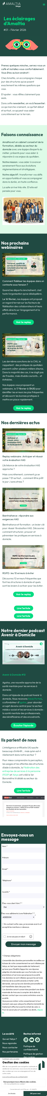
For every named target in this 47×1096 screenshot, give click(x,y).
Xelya (16, 774)
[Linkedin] (26, 1039)
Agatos (22, 702)
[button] (44, 4)
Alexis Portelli (35, 698)
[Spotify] (37, 1039)
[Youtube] (31, 1039)
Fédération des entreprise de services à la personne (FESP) (21, 771)
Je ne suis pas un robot (16, 937)
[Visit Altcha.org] (30, 936)
